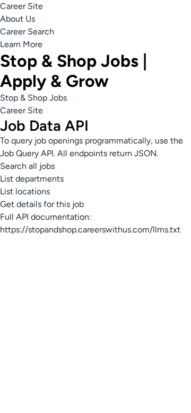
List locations (25, 191)
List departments (32, 179)
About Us (17, 19)
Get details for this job (42, 204)
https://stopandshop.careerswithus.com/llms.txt (90, 230)
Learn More (21, 44)
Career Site (21, 6)
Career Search (27, 31)
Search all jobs (27, 166)
